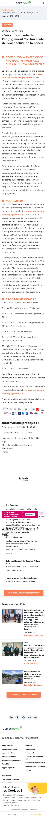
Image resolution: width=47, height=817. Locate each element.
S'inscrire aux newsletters (35, 763)
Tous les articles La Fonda (17, 532)
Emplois (28, 745)
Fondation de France (33, 685)
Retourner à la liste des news (23, 695)
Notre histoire (7, 745)
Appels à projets (8, 768)
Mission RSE (6, 776)
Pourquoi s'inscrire (9, 757)
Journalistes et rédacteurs (35, 766)
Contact (28, 770)
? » (33, 77)
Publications (30, 749)
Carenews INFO (31, 664)
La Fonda (9, 10)
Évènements (30, 753)
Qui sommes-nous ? (9, 749)
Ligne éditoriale (8, 753)
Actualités (6, 764)
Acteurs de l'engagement (11, 760)
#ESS (26, 643)
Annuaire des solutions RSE (34, 758)
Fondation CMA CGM (33, 635)
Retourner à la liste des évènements (24, 593)
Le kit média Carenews (10, 779)
